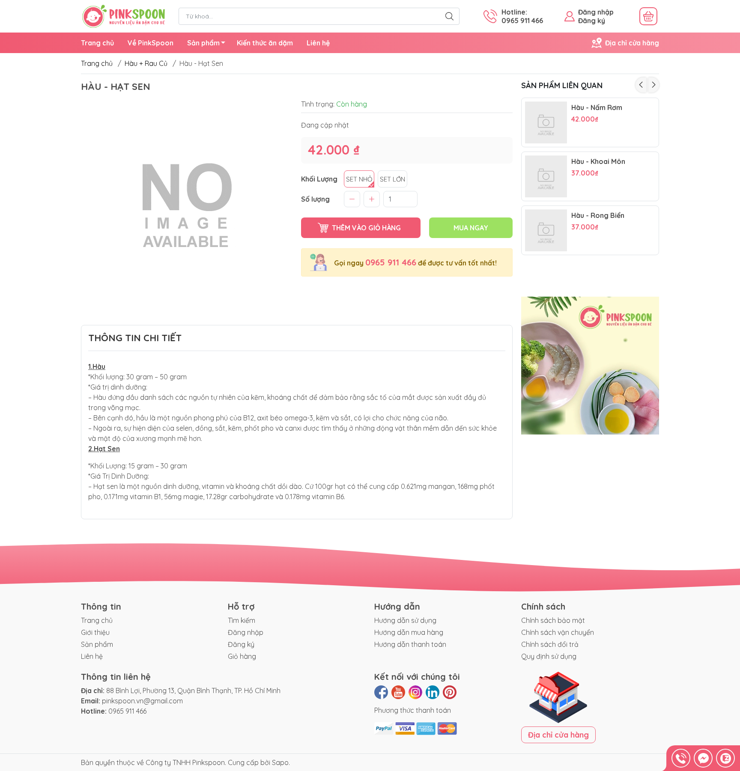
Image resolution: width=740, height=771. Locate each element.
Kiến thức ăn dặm (265, 43)
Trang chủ (97, 43)
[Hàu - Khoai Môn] (546, 176)
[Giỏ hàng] (648, 16)
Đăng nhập (596, 12)
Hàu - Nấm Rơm (596, 108)
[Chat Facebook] (703, 758)
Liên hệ (318, 43)
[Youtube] (398, 692)
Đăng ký (591, 20)
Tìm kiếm (241, 620)
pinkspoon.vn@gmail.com (142, 701)
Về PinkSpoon (150, 43)
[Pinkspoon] (123, 15)
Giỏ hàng (242, 656)
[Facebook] (381, 692)
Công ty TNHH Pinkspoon (185, 762)
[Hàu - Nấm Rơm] (546, 122)
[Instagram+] (415, 692)
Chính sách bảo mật (553, 620)
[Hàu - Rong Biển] (546, 230)
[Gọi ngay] (680, 758)
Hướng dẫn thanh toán (410, 644)
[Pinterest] (450, 692)
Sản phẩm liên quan (562, 85)
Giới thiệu (95, 632)
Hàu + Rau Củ (146, 63)
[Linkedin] (432, 692)
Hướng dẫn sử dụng (405, 620)
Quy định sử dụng (548, 656)
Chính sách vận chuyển (557, 632)
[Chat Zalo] (725, 758)
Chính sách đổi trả (550, 644)
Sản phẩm (203, 43)
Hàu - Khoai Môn (598, 162)
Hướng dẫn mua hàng (408, 632)
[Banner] (590, 366)
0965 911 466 (390, 262)
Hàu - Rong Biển (597, 215)
